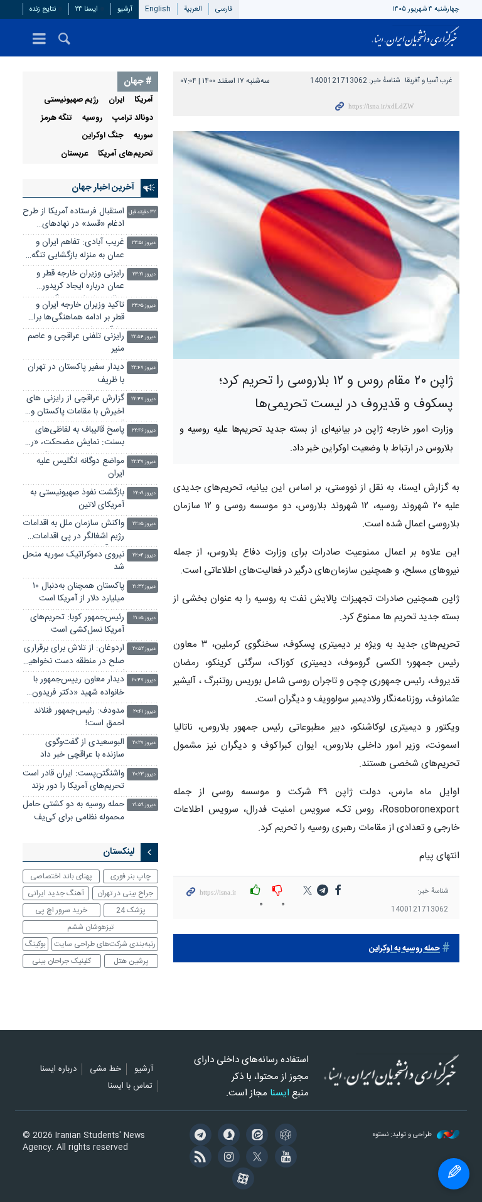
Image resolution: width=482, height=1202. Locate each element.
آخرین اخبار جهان (103, 187)
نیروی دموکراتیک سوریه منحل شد (73, 561)
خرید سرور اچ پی (61, 910)
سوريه (143, 135)
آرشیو (124, 9)
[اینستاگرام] (227, 1158)
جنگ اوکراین (103, 135)
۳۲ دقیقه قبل (142, 212)
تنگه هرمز (56, 118)
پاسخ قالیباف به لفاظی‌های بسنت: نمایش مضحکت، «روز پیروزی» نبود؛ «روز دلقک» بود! (74, 437)
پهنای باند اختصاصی (61, 876)
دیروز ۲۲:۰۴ (144, 555)
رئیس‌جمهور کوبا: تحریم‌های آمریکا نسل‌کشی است (77, 624)
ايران (116, 100)
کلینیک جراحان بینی (61, 961)
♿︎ (453, 1173)
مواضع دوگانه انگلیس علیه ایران (80, 468)
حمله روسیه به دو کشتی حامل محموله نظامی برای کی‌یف (73, 811)
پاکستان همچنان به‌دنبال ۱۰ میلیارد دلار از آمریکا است (78, 592)
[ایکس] (255, 1158)
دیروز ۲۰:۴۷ (144, 680)
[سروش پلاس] (227, 1136)
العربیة (193, 9)
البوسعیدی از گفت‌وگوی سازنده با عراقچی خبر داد (82, 749)
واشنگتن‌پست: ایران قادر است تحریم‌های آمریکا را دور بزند (73, 780)
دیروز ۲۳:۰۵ (144, 306)
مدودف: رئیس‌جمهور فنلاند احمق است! (79, 717)
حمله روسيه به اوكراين (404, 948)
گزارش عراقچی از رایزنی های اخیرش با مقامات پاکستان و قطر (75, 406)
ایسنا (415, 37)
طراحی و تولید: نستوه (403, 1135)
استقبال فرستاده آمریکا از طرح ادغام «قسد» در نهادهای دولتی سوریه (73, 219)
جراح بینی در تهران (125, 893)
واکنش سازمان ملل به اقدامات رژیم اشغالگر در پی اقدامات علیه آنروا (73, 531)
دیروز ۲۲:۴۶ (144, 431)
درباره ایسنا (58, 1069)
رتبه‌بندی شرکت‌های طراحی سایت (105, 944)
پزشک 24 (131, 910)
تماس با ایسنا (130, 1086)
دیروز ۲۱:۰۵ (144, 618)
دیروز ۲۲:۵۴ (143, 337)
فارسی (224, 9)
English (158, 9)
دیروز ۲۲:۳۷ (143, 462)
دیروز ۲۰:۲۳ (144, 774)
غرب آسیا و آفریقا (428, 81)
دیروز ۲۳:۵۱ (144, 243)
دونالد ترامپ (132, 118)
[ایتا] (255, 1136)
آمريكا (143, 100)
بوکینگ (35, 944)
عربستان (74, 154)
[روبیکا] (283, 1136)
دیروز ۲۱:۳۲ (144, 587)
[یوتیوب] (283, 1158)
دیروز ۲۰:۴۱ (144, 712)
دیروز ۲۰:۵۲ (144, 649)
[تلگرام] (198, 1136)
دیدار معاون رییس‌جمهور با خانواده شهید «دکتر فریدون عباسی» (78, 687)
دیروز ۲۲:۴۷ (143, 368)
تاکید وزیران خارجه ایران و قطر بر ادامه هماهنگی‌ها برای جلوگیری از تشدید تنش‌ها (75, 313)
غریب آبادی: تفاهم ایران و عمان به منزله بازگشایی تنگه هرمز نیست (77, 250)
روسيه (92, 118)
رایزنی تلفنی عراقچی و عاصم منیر (76, 343)
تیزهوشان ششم (90, 927)
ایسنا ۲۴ (86, 9)
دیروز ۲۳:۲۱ (144, 274)
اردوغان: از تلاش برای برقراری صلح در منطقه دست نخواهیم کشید (74, 656)
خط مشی (105, 1069)
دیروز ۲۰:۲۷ (144, 743)
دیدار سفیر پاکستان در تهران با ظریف (76, 373)
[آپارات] (241, 1180)
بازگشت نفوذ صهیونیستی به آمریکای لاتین (77, 499)
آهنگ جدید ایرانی (56, 893)
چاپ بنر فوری (130, 876)
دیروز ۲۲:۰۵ (144, 524)
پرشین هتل (131, 961)
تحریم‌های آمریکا (125, 154)
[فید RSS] (198, 1158)
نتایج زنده (42, 9)
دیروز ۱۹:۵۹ (144, 805)
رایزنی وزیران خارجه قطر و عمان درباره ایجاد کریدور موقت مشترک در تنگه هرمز (78, 281)
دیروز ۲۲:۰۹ (144, 493)
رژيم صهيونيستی (71, 100)
